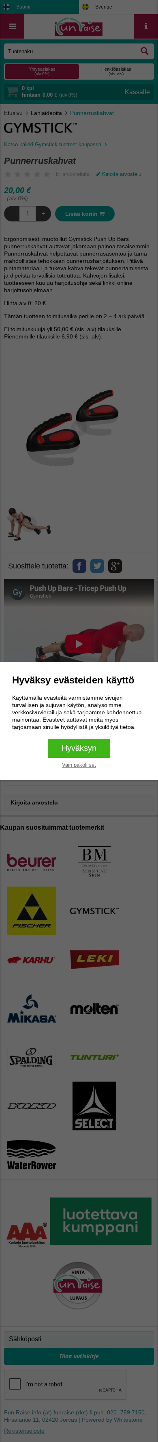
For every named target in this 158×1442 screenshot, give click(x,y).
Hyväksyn (79, 748)
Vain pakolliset (79, 765)
